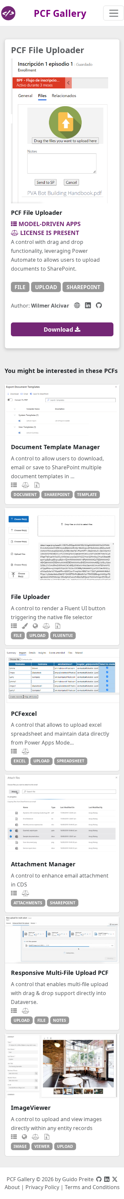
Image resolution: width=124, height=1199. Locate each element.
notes (59, 1020)
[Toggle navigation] (113, 13)
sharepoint (83, 287)
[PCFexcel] (62, 676)
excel (20, 760)
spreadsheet (70, 760)
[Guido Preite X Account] (114, 1179)
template (87, 494)
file (20, 287)
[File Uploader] (62, 547)
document (25, 494)
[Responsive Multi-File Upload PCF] (62, 939)
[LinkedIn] (88, 305)
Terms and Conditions (92, 1187)
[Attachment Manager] (62, 815)
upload (46, 287)
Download (59, 329)
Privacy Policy (42, 1187)
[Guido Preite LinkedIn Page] (106, 1179)
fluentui (63, 635)
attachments (28, 902)
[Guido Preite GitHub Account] (99, 1179)
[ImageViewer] (62, 1066)
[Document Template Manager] (62, 411)
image (20, 1146)
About (12, 1187)
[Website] (77, 305)
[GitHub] (99, 305)
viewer (42, 1146)
